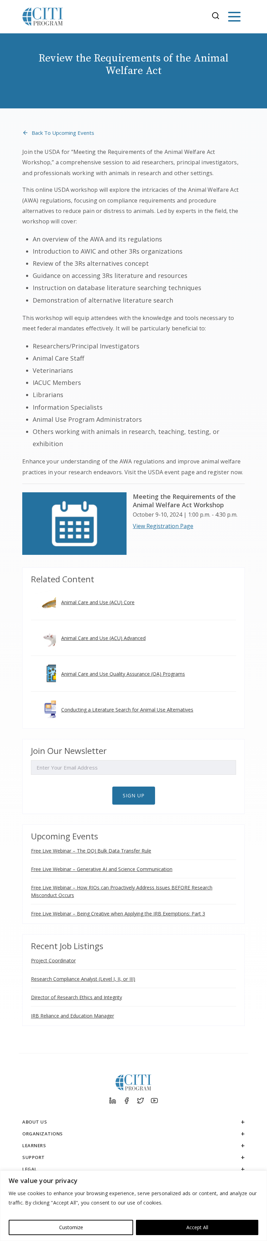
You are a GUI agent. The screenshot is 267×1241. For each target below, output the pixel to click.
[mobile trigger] (234, 16)
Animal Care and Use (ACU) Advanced (103, 638)
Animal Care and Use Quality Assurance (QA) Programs (123, 674)
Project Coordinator (53, 960)
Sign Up (134, 795)
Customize (71, 1227)
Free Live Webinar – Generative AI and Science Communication (101, 869)
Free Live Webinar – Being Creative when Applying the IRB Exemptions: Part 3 (118, 913)
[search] (217, 16)
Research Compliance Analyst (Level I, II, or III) (83, 979)
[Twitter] (140, 1100)
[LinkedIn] (112, 1100)
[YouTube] (154, 1100)
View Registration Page (163, 526)
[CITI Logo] (42, 16)
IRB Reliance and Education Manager (72, 1015)
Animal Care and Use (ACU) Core (98, 602)
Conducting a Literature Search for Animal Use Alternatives (127, 709)
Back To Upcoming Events (63, 132)
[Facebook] (126, 1100)
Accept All (197, 1227)
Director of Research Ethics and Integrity (76, 997)
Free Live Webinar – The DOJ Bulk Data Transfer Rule (91, 850)
